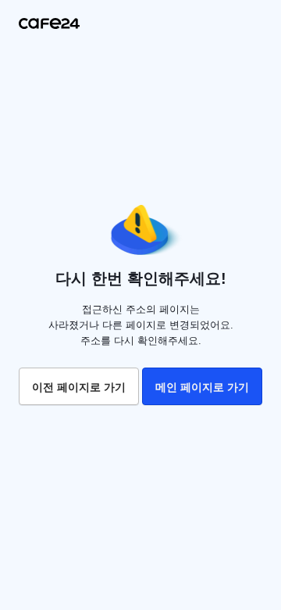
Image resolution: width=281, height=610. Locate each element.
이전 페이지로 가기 (79, 387)
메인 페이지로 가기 (202, 387)
